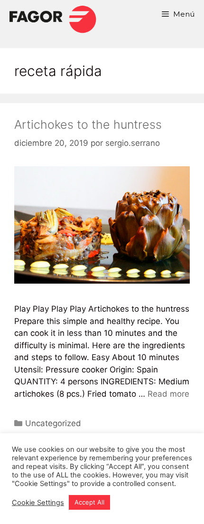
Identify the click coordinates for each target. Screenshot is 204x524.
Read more (168, 394)
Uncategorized (53, 423)
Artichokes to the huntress (88, 124)
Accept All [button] (89, 502)
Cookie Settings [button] (38, 502)
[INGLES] (52, 19)
